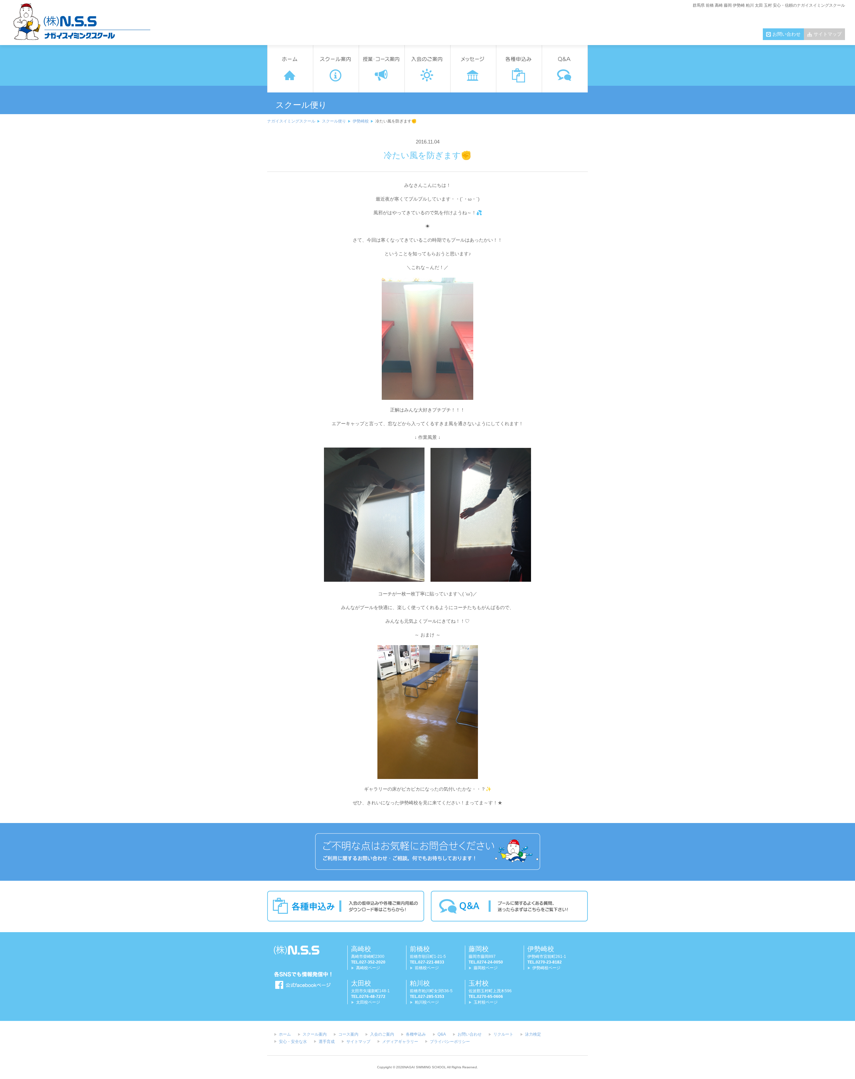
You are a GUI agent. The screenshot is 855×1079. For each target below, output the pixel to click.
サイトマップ (828, 34)
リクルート (503, 1034)
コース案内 (348, 1034)
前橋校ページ (427, 968)
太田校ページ (368, 1002)
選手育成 (327, 1041)
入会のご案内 (382, 1034)
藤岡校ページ (486, 968)
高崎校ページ (368, 968)
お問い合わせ (787, 34)
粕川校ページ (427, 1002)
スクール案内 (315, 1034)
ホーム (285, 1034)
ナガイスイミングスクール (291, 121)
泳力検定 (533, 1034)
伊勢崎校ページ (546, 968)
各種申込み (416, 1034)
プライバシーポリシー (450, 1041)
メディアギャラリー (400, 1041)
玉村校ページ (486, 1002)
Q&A (442, 1034)
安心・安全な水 (293, 1041)
